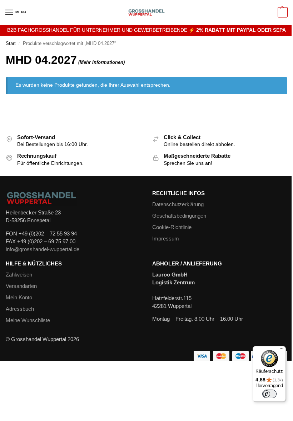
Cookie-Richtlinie (172, 227)
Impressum (165, 239)
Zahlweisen (19, 275)
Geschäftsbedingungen (179, 216)
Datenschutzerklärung (178, 204)
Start (11, 43)
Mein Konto (19, 297)
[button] (282, 12)
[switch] (269, 394)
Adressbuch (20, 309)
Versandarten (21, 286)
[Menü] (281, 350)
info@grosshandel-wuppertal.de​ (42, 249)
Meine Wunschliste (28, 320)
